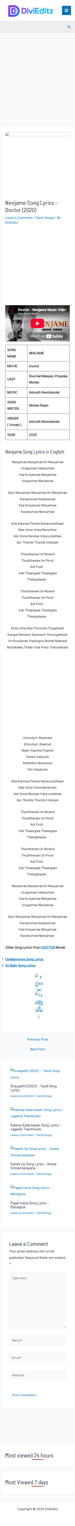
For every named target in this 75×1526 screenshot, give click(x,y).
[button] (69, 26)
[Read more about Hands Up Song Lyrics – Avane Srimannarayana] (37, 1152)
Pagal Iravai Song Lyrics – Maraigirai (29, 1204)
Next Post (37, 1049)
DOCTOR (48, 947)
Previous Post (37, 1039)
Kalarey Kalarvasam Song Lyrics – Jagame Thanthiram (35, 1126)
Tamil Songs (44, 218)
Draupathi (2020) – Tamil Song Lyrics (33, 1087)
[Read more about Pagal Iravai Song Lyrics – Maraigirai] (37, 1191)
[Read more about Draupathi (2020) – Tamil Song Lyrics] (37, 1074)
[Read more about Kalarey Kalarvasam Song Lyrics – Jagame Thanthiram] (37, 1113)
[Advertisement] (37, 85)
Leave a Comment (18, 218)
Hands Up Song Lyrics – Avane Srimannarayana (33, 1165)
